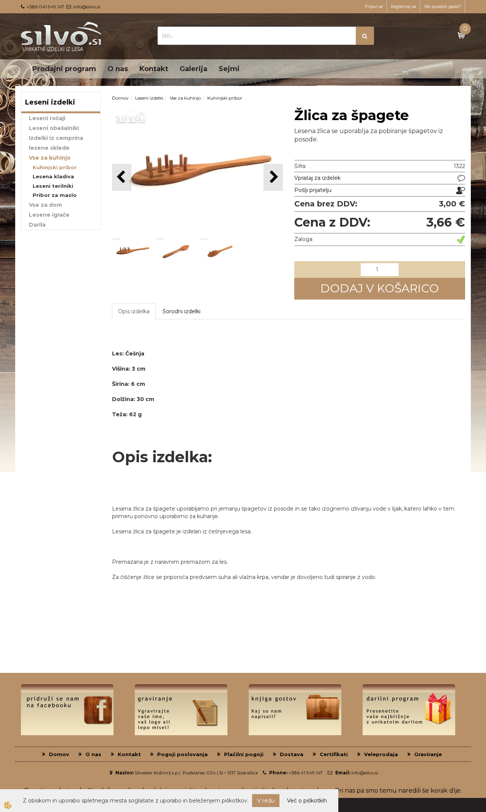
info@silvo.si (86, 7)
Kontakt (153, 69)
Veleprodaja (381, 754)
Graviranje (428, 754)
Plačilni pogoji (244, 754)
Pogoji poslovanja (182, 754)
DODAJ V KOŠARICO (379, 288)
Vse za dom (45, 204)
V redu (266, 800)
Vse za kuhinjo (50, 157)
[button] (273, 177)
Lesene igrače (49, 214)
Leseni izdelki (149, 98)
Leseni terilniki (53, 186)
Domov (120, 98)
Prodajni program (64, 69)
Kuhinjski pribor (55, 167)
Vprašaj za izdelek (317, 177)
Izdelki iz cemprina (56, 138)
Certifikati (334, 754)
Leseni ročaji (47, 118)
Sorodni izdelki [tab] (181, 311)
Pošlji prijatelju (312, 190)
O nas (117, 69)
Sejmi (229, 69)
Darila (37, 224)
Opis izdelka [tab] (134, 311)
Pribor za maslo (55, 195)
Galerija (193, 69)
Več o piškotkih (307, 800)
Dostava (291, 754)
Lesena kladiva (53, 176)
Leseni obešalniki (54, 128)
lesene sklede (49, 147)
